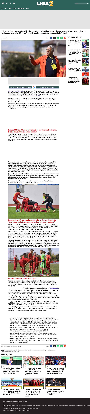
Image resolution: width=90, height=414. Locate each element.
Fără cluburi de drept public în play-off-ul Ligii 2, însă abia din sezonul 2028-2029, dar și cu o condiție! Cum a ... (11, 392)
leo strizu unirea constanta (38, 350)
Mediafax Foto (54, 288)
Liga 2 (6, 8)
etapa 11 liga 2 (16, 350)
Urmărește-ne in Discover (47, 87)
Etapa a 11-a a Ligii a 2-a (16, 91)
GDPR (20, 401)
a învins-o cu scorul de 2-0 (31, 96)
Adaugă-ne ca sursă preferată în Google (20, 87)
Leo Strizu (30, 350)
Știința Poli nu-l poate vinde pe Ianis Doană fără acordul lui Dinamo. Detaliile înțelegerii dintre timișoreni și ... (11, 370)
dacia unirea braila (8, 350)
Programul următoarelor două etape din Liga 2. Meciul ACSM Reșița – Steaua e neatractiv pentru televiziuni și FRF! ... (55, 370)
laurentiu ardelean (23, 350)
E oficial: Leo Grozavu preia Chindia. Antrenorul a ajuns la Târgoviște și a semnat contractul (55, 392)
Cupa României (21, 8)
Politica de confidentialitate (10, 401)
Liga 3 (10, 8)
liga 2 (46, 350)
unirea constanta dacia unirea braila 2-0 (10, 351)
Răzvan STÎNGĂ (5, 37)
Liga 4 (14, 8)
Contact (25, 401)
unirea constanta (51, 350)
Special (27, 8)
